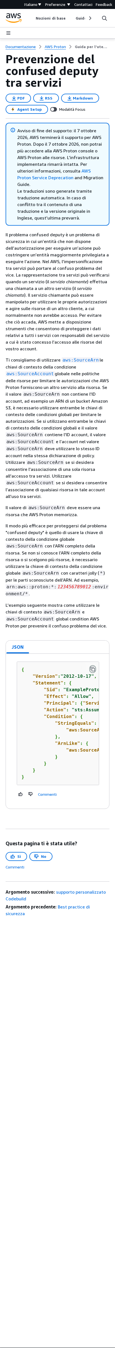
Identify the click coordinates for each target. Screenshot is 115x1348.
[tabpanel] (57, 731)
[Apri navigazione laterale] (8, 33)
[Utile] (21, 794)
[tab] (17, 647)
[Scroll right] (89, 18)
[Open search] (104, 18)
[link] (92, 46)
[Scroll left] (31, 18)
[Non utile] (31, 794)
